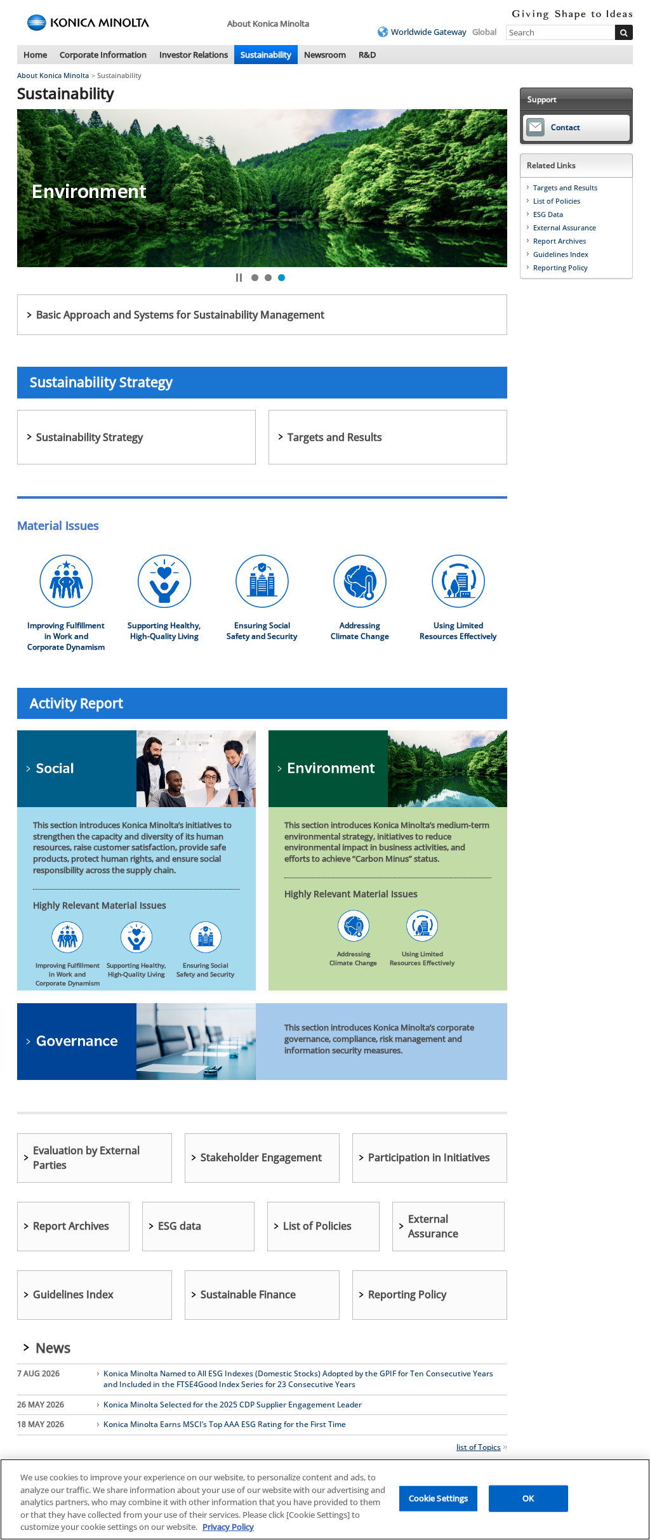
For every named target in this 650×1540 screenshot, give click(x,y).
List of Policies (317, 1226)
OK (528, 1498)
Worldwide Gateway (429, 31)
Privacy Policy (228, 1526)
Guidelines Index (73, 1294)
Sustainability (266, 54)
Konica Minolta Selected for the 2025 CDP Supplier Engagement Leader (232, 1405)
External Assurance (433, 1226)
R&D (367, 54)
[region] (325, 1499)
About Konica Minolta (53, 75)
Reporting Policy (407, 1294)
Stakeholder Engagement (261, 1157)
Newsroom (325, 54)
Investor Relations (193, 54)
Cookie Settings (438, 1498)
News (53, 1348)
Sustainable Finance (248, 1294)
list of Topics (478, 1447)
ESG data (179, 1226)
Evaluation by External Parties (86, 1157)
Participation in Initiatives (429, 1157)
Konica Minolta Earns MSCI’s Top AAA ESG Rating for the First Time (224, 1424)
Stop (239, 277)
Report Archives (71, 1226)
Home (35, 54)
